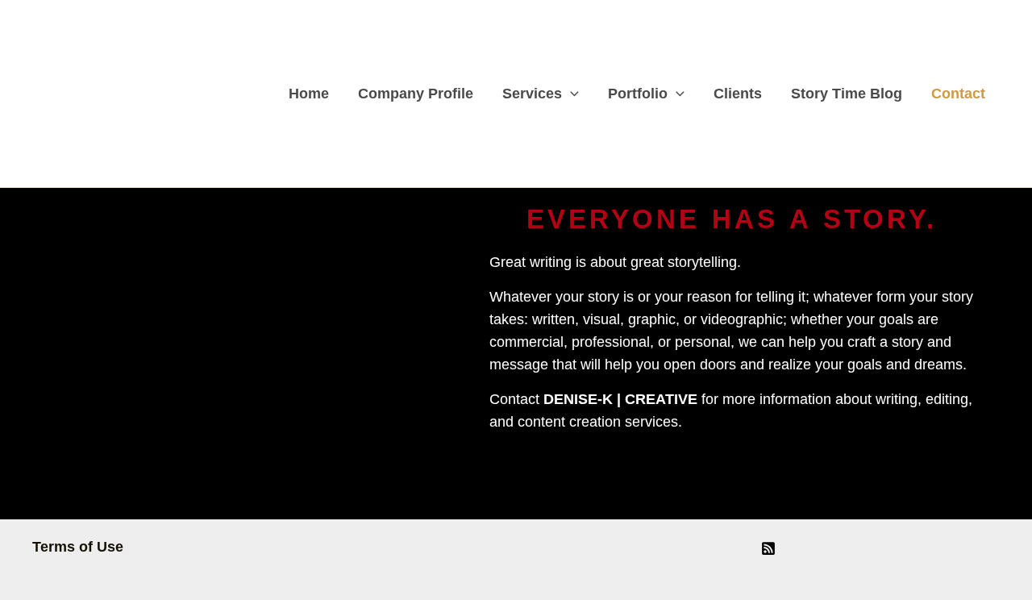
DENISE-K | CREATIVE (620, 399)
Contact (958, 93)
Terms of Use (77, 547)
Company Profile (415, 93)
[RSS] (768, 548)
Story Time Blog (846, 93)
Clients (738, 93)
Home (309, 93)
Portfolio (638, 93)
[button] (570, 93)
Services (532, 93)
